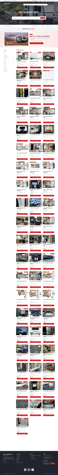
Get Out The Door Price (22, 67)
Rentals (20, 2)
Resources (33, 2)
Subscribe (52, 463)
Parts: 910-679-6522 (33, 459)
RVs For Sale (15, 2)
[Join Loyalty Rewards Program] (32, 470)
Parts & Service (45, 2)
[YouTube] (6, 462)
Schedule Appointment (20, 462)
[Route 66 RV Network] (25, 470)
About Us (51, 2)
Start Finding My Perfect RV (37, 43)
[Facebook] (3, 462)
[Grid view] (47, 26)
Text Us (41, 0)
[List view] (48, 26)
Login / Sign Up (49, 0)
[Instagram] (5, 462)
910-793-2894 (35, 0)
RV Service (18, 460)
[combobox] (35, 4)
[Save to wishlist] (27, 59)
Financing (39, 2)
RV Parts (18, 461)
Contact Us (14, 4)
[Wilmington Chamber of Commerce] (29, 470)
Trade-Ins (29, 2)
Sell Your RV (24, 2)
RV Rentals (18, 456)
